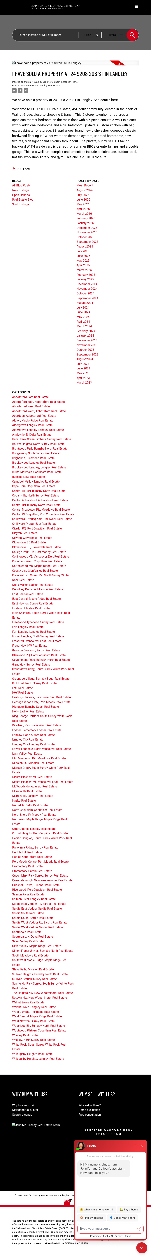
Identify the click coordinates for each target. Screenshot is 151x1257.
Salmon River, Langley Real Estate (34, 899)
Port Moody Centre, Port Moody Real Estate (40, 861)
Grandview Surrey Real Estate (31, 664)
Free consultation (89, 1114)
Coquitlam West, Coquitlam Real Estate (37, 561)
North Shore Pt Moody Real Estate (34, 814)
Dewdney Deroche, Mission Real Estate (37, 589)
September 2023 (87, 354)
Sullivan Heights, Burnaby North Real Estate (40, 974)
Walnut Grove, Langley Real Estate (41, 85)
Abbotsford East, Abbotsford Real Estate (38, 402)
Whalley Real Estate (25, 1035)
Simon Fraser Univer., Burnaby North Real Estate (42, 950)
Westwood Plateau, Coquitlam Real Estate (39, 1030)
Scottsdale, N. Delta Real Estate (32, 936)
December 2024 (87, 284)
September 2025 (87, 241)
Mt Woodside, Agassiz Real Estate (34, 786)
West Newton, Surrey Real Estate (33, 1021)
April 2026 (83, 209)
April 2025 (83, 265)
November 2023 (87, 345)
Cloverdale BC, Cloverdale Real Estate (36, 547)
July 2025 (83, 251)
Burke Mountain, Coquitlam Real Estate (37, 472)
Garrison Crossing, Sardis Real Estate (36, 650)
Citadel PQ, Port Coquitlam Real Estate (37, 528)
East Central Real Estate (27, 594)
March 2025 (84, 270)
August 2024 (85, 303)
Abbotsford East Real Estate (30, 397)
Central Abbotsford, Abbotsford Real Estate (40, 500)
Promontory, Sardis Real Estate (32, 871)
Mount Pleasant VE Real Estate (32, 777)
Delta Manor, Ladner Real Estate (32, 585)
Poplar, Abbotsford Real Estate (32, 857)
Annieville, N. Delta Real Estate (32, 434)
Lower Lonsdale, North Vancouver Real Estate (41, 749)
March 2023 (84, 382)
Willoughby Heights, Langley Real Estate (38, 1058)
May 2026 (83, 204)
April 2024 (83, 321)
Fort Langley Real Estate (28, 627)
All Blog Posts (21, 185)
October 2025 (85, 237)
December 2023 (87, 340)
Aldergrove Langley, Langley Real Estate (38, 430)
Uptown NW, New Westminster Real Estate (39, 997)
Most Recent (85, 185)
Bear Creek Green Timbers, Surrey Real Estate (41, 439)
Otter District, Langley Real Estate (34, 829)
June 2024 (83, 312)
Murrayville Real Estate (27, 791)
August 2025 (85, 246)
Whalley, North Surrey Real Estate (33, 1040)
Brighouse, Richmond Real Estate (33, 458)
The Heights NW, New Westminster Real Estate (42, 993)
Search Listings (22, 1114)
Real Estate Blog (23, 199)
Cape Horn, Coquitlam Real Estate (33, 486)
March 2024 (84, 326)
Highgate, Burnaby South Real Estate (35, 706)
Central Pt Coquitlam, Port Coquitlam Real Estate (43, 514)
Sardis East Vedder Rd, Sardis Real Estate (39, 904)
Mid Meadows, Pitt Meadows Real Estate (39, 758)
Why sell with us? (89, 1105)
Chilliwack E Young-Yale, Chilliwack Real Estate (42, 519)
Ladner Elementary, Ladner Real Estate (37, 730)
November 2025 (87, 232)
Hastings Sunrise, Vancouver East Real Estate (41, 697)
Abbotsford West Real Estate (31, 406)
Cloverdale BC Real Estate (29, 542)
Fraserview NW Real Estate (29, 645)
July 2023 (83, 364)
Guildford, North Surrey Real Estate (34, 683)
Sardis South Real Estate (28, 913)
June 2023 (83, 368)
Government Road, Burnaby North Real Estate (41, 660)
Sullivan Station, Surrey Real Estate (34, 979)
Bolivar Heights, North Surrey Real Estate (38, 444)
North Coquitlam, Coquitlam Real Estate (37, 810)
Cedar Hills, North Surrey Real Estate (35, 495)
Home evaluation (89, 1110)
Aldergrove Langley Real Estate (32, 425)
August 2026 (85, 190)
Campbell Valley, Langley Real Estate (36, 481)
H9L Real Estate (22, 688)
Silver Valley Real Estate (28, 941)
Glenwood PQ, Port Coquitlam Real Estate (39, 655)
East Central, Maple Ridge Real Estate (36, 598)
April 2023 (83, 378)
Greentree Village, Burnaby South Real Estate (41, 678)
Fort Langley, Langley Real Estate (33, 631)
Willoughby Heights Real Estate (32, 1054)
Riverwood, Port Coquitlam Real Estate (37, 889)
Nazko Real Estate (24, 800)
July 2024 (83, 307)
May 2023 (83, 373)
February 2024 (86, 331)
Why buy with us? (23, 1105)
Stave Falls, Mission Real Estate (33, 969)
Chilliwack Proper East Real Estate (34, 523)
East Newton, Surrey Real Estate (33, 603)
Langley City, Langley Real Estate (33, 744)
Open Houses (21, 195)
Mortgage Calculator (25, 1110)
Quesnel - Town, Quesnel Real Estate (36, 885)
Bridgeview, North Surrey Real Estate (35, 453)
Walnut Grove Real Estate (28, 1002)
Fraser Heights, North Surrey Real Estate (38, 636)
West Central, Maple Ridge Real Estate (37, 1016)
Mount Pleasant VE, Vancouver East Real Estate (42, 782)
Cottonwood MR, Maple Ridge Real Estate (39, 566)
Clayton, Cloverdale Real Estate (32, 538)
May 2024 (83, 317)
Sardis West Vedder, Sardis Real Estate (37, 927)
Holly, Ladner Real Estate (28, 711)
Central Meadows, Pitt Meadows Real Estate (41, 509)
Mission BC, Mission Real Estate (33, 763)
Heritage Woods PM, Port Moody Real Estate (41, 702)
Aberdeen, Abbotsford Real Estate (34, 415)
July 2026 (83, 195)
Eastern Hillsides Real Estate (31, 608)
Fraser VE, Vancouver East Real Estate (36, 641)
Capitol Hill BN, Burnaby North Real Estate (39, 491)
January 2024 (85, 335)
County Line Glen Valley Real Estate (35, 570)
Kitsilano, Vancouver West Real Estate (36, 725)
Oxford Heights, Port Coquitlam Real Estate (40, 833)
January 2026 (85, 223)
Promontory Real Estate (27, 866)
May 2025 (83, 260)
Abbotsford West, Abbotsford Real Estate (39, 411)
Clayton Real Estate (24, 533)
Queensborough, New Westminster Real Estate (42, 880)
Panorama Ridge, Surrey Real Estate (35, 847)
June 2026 (83, 199)
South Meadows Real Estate (30, 955)
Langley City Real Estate (27, 739)
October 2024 (85, 293)
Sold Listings (20, 204)
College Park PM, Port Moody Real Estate (39, 552)
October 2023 (85, 349)
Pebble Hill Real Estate (27, 852)
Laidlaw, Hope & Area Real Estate (33, 735)
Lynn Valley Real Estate (27, 753)
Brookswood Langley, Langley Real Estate (39, 467)
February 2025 (86, 274)
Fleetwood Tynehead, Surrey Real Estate (38, 622)
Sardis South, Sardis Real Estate (33, 918)
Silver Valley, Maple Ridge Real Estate (36, 946)
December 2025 (87, 228)
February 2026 (86, 218)
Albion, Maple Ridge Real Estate (32, 420)
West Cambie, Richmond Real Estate (35, 1012)
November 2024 (87, 288)
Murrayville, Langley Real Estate (32, 796)
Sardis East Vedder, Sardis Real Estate (37, 908)
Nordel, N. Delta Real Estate (30, 805)
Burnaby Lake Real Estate (28, 477)
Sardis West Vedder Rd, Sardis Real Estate (39, 922)
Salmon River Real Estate (28, 894)
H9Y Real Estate (22, 692)
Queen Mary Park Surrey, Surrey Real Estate (40, 875)
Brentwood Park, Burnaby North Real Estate (40, 448)
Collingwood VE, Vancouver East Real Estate (40, 556)
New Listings (20, 190)
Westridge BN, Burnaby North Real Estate (38, 1025)
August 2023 (85, 359)
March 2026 (84, 213)
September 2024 (87, 298)
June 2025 (83, 256)
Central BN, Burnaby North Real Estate (36, 505)
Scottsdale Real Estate (27, 932)
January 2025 (85, 279)
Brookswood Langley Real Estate (33, 462)
